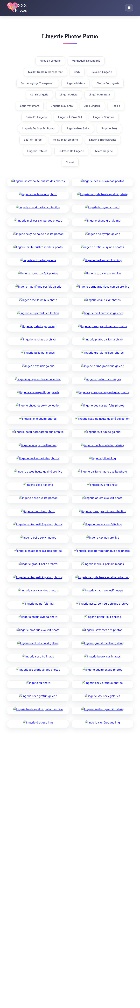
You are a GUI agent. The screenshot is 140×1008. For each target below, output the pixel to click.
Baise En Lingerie (36, 117)
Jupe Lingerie (92, 105)
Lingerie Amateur (99, 94)
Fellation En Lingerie (65, 139)
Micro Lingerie (104, 151)
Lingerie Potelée (37, 151)
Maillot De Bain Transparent (45, 72)
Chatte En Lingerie (107, 83)
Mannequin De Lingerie (86, 60)
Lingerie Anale (69, 94)
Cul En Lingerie (39, 94)
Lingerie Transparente (102, 139)
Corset (70, 162)
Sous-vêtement (29, 105)
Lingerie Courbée (103, 117)
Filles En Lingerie (50, 60)
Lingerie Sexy (109, 128)
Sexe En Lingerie (102, 72)
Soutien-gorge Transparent (37, 83)
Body (77, 72)
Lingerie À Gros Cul (70, 117)
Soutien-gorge (33, 139)
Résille (116, 105)
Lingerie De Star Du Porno (38, 128)
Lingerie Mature (75, 83)
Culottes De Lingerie (71, 151)
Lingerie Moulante (62, 105)
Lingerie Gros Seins (78, 128)
